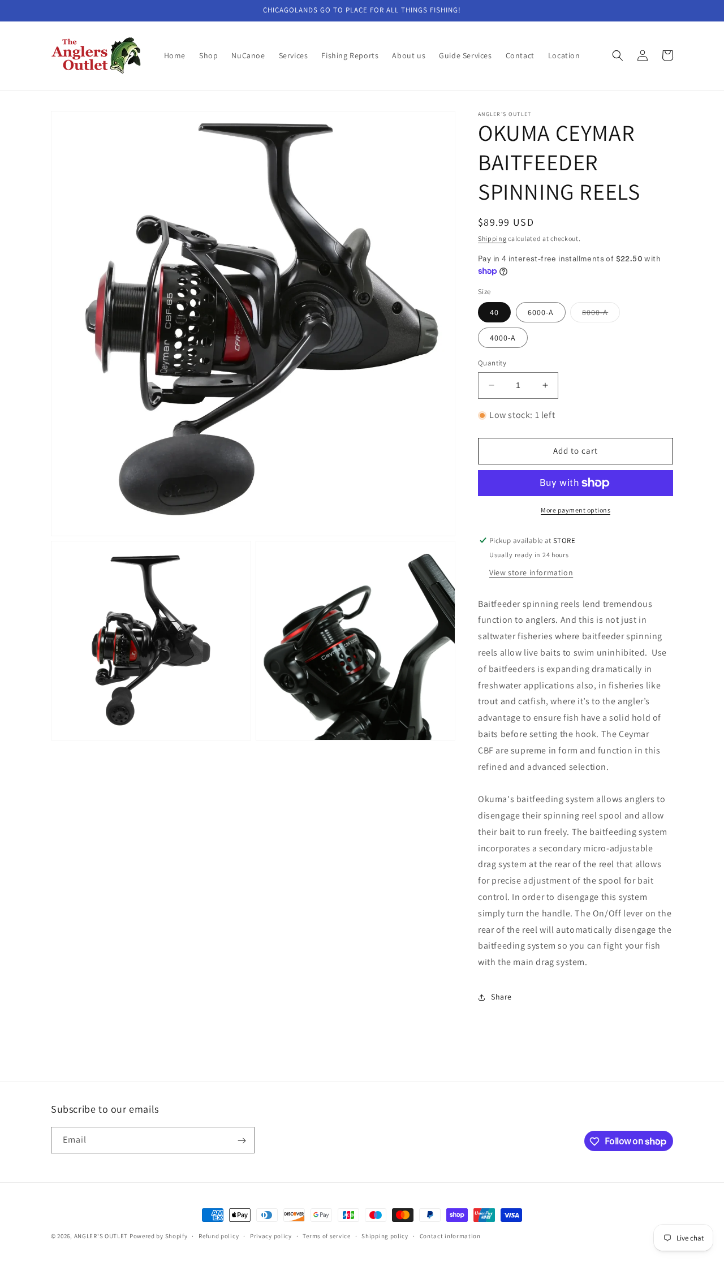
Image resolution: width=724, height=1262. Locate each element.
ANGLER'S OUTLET (101, 1236)
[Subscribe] (241, 1140)
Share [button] (501, 997)
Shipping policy (384, 1235)
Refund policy (219, 1235)
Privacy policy (271, 1235)
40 (494, 312)
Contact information (450, 1235)
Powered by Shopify (159, 1236)
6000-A (541, 312)
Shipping (492, 238)
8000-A (601, 314)
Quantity (492, 363)
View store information (531, 572)
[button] (617, 55)
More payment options (575, 510)
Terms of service (326, 1235)
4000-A (503, 338)
